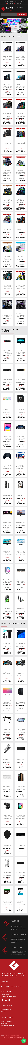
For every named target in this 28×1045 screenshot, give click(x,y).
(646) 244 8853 (21, 1)
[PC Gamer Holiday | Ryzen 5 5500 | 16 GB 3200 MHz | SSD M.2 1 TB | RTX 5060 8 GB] (21, 132)
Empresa (3, 1011)
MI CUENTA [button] (18, 3)
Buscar (23, 14)
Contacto (3, 1013)
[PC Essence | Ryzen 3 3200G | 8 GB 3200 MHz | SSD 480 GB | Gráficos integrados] (7, 46)
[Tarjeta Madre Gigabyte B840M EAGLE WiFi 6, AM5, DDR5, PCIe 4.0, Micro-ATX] (7, 662)
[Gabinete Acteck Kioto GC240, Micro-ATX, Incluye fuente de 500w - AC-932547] (21, 691)
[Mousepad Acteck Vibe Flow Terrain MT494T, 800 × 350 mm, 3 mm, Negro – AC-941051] (21, 748)
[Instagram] (9, 1000)
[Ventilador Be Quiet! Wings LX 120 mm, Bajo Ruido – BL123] (21, 806)
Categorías (20, 7)
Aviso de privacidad (6, 1021)
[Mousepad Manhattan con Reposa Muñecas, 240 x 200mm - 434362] (7, 834)
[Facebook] (2, 1000)
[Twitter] (6, 1000)
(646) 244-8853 (5, 994)
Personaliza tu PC (22, 9)
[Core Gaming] (7, 8)
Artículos (10, 3)
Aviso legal (4, 1023)
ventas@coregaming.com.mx (10, 1)
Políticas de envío (6, 1027)
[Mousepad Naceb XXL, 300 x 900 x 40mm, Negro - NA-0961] (21, 834)
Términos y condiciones (7, 1025)
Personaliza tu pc (6, 1009)
